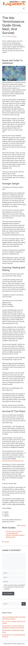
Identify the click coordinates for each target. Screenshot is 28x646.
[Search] (24, 604)
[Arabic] (10, 1)
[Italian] (18, 1)
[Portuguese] (23, 1)
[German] (16, 1)
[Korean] (21, 1)
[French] (14, 1)
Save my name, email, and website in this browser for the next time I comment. (14, 587)
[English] (12, 1)
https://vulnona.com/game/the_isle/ (13, 460)
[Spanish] (25, 1)
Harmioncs (22, 525)
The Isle (6, 541)
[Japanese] (19, 1)
